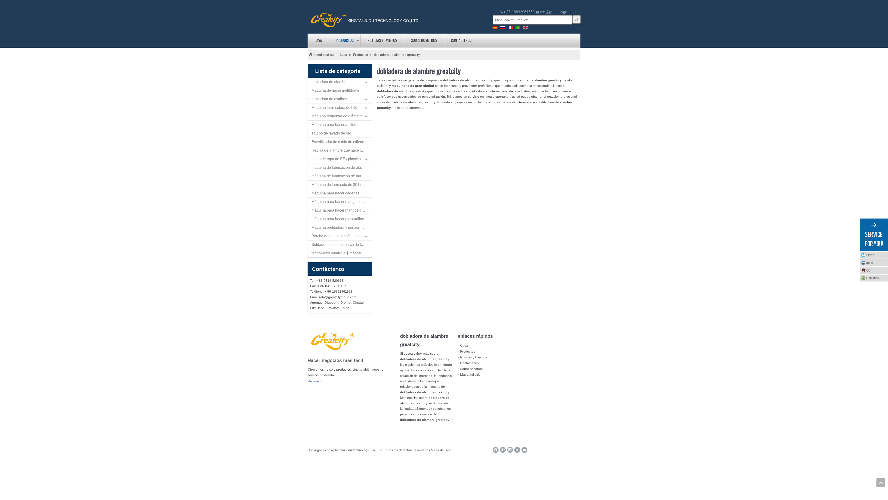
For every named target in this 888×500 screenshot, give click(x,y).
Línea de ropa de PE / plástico (336, 159)
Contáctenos (461, 40)
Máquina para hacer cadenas (335, 193)
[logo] (365, 20)
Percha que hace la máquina (335, 236)
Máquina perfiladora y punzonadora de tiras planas (341, 227)
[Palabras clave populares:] (576, 19)
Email (869, 262)
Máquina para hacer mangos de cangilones (341, 202)
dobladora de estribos (329, 99)
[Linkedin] (510, 450)
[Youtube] (524, 450)
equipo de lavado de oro (331, 133)
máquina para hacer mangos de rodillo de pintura (341, 210)
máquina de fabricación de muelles (340, 176)
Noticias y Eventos (382, 40)
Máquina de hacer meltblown (335, 90)
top (880, 482)
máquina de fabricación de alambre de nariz (341, 167)
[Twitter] (517, 450)
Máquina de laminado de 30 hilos (338, 185)
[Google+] (503, 450)
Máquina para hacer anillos (333, 125)
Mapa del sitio (470, 374)
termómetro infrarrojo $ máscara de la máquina (341, 253)
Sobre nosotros (424, 40)
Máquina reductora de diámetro (337, 116)
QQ (868, 270)
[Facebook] (496, 450)
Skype (870, 255)
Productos (345, 40)
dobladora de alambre (329, 82)
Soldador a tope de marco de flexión (341, 245)
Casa (318, 40)
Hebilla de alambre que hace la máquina (341, 150)
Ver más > (315, 381)
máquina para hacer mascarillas (337, 219)
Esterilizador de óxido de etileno (337, 142)
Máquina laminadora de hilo (334, 107)
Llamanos (872, 278)
